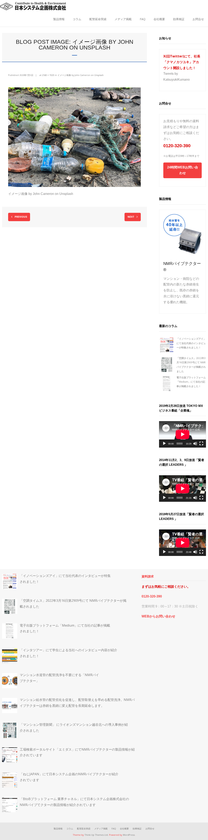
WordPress (129, 834)
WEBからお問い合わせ (158, 616)
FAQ (142, 19)
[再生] (164, 443)
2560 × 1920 (48, 75)
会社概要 (159, 19)
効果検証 (178, 19)
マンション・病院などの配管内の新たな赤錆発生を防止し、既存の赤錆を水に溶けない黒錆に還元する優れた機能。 (181, 290)
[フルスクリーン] (201, 443)
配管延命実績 (97, 19)
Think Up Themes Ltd (96, 834)
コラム (77, 19)
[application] (182, 434)
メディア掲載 (123, 19)
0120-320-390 (177, 145)
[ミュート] (195, 443)
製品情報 (59, 19)
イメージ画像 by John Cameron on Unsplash (80, 75)
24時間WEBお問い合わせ (182, 170)
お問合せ (198, 19)
